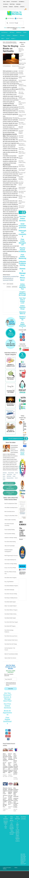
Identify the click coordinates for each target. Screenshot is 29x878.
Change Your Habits (10, 493)
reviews (9, 286)
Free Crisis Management (22, 242)
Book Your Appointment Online (11, 503)
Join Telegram (19, 18)
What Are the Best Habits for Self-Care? (5, 791)
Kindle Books (9, 474)
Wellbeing (18, 32)
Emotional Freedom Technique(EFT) (22, 97)
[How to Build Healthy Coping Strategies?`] (10, 750)
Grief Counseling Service (22, 225)
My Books (5, 472)
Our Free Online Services (7, 706)
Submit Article (9, 483)
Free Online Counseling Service (11, 507)
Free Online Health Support (10, 601)
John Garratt (10, 283)
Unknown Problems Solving (22, 263)
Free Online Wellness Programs (11, 609)
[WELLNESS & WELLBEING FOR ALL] (10, 434)
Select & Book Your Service (10, 658)
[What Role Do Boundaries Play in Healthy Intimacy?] (5, 750)
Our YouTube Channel (17, 830)
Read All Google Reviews (22, 453)
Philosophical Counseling (22, 233)
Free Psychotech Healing (10, 533)
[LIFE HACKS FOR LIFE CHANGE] (10, 395)
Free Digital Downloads (7, 720)
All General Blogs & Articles (11, 42)
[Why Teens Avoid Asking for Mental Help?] (15, 750)
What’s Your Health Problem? (11, 605)
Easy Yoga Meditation (9, 581)
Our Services (5, 4)
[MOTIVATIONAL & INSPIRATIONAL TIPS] (10, 408)
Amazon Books (11, 472)
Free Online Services (11, 824)
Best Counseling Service (10, 511)
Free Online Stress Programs (10, 577)
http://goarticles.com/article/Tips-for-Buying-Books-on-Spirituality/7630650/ (11, 278)
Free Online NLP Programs (10, 626)
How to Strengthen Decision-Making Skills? (11, 791)
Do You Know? (14, 1)
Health (24, 32)
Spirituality (18, 4)
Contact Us (22, 6)
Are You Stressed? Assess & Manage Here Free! (7, 697)
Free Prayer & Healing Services (11, 597)
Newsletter (6, 821)
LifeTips (8, 35)
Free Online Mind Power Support (11, 622)
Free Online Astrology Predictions (21, 178)
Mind (2, 38)
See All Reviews (22, 450)
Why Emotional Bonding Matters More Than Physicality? (16, 792)
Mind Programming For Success (11, 555)
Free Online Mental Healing (10, 541)
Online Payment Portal (22, 307)
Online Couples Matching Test (22, 286)
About (5, 826)
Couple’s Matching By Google (22, 293)
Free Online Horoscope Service (11, 636)
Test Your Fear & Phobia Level (22, 300)
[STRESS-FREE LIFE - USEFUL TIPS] (10, 421)
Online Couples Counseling (10, 519)
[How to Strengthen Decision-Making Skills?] (10, 785)
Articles (12, 38)
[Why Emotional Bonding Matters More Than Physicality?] (15, 785)
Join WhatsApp (11, 18)
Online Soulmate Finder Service (11, 640)
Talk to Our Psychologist (10, 545)
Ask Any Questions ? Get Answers (22, 197)
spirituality (14, 286)
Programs (6, 822)
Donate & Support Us (22, 318)
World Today (12, 4)
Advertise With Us (22, 312)
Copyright (11, 834)
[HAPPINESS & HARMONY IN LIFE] (10, 369)
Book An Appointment (7, 713)
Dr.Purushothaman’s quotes (22, 504)
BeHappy (22, 35)
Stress (2, 35)
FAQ (6, 828)
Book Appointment (10, 487)
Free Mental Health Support (10, 618)
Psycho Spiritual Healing (10, 529)
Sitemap (15, 867)
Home (4, 1)
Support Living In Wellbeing (17, 837)
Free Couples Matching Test (10, 559)
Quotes (7, 38)
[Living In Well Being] (14, 14)
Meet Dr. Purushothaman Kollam (11, 653)
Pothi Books (9, 476)
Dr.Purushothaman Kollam (22, 513)
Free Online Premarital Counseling (21, 72)
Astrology (11, 827)
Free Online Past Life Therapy (11, 644)
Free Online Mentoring (22, 256)
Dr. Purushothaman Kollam (24, 426)
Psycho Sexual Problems (22, 249)
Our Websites (21, 1)
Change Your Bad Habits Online (11, 515)
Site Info (8, 1)
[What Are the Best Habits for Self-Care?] (5, 785)
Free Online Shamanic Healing (11, 593)
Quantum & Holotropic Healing (11, 537)
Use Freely (5, 6)
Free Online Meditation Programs (11, 585)
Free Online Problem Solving (10, 613)
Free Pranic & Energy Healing (11, 563)
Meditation (15, 35)
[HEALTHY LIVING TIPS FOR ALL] (10, 382)
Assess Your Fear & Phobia (10, 567)
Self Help (12, 32)
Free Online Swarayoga (9, 589)
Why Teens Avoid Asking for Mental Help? (15, 758)
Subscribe (10, 688)
